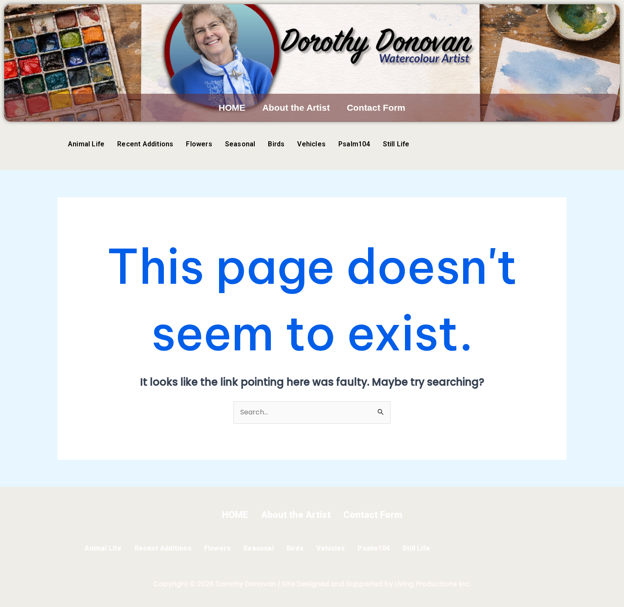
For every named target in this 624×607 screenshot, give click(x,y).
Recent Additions (145, 144)
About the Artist (296, 107)
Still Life (396, 144)
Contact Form (376, 107)
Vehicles (311, 144)
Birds (276, 144)
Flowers (199, 144)
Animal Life (86, 144)
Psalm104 (354, 144)
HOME (232, 107)
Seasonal (240, 144)
